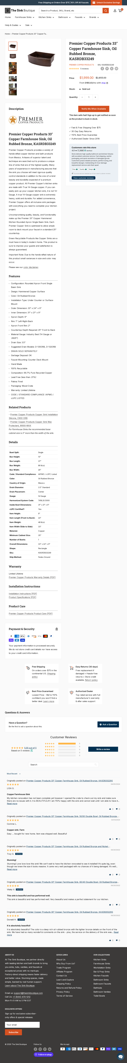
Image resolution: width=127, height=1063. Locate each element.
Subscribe (13, 1032)
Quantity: (73, 97)
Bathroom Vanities (102, 992)
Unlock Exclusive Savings (108, 2)
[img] (13, 784)
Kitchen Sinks (45, 17)
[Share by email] (116, 68)
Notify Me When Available (94, 109)
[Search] (106, 10)
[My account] (115, 10)
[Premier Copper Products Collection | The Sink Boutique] (26, 115)
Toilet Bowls (99, 996)
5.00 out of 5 (30, 748)
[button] (50, 743)
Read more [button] (12, 803)
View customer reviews (83, 178)
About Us (60, 959)
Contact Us (61, 975)
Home (8, 17)
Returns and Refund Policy (69, 988)
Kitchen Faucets (101, 975)
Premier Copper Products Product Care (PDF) (31, 613)
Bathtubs (98, 988)
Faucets (78, 17)
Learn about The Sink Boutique (19, 985)
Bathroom (63, 17)
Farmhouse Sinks (23, 17)
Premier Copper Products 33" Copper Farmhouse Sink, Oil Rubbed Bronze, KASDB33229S (69, 780)
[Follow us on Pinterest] (45, 1049)
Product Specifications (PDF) (22, 597)
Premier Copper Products (81, 65)
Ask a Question (109, 724)
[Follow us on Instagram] (40, 1049)
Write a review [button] (103, 749)
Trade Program (63, 967)
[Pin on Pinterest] (107, 68)
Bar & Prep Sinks (102, 971)
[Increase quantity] (95, 97)
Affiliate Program (64, 971)
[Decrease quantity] (82, 97)
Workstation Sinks (102, 967)
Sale (27, 25)
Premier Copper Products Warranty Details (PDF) (32, 577)
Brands (92, 17)
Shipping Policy (63, 983)
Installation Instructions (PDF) (23, 593)
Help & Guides (11, 25)
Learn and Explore (65, 979)
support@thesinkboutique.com (28, 993)
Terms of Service (64, 996)
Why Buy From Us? (65, 963)
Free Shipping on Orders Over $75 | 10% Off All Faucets (63, 2)
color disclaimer (30, 267)
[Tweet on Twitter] (111, 68)
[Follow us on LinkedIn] (49, 1049)
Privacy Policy (63, 992)
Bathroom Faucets (102, 983)
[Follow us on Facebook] (35, 1049)
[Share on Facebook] (102, 68)
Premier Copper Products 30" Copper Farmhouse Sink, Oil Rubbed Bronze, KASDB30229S (69, 912)
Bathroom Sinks (101, 979)
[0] (120, 10)
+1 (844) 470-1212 (21, 997)
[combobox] (71, 10)
